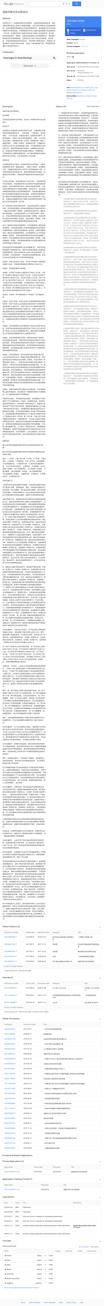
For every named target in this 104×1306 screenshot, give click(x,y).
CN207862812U (9, 1113)
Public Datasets (49, 1302)
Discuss (70, 98)
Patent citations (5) (77, 87)
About (23, 1302)
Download (85, 1247)
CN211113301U (9, 1108)
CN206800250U (10, 951)
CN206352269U (9, 1049)
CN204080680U (10, 937)
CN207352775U (9, 1143)
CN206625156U (10, 944)
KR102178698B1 (10, 1002)
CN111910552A (10, 995)
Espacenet (81, 96)
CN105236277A (9, 1039)
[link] (8, 1256)
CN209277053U (9, 1088)
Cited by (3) (89, 87)
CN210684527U (10, 961)
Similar (72, 33)
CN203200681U (9, 1044)
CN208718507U (9, 1148)
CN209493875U (9, 1059)
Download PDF (75, 30)
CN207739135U (9, 1123)
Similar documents (79, 90)
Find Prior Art (91, 30)
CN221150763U (9, 1074)
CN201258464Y (9, 1034)
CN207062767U (10, 956)
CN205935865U (9, 1103)
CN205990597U (9, 1029)
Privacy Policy (71, 1302)
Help (81, 1302)
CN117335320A (9, 1083)
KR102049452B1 (10, 988)
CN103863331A (9, 1064)
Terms (61, 1302)
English (82, 39)
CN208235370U (9, 1133)
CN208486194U (9, 1138)
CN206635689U (9, 1128)
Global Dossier (91, 96)
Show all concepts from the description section (21, 1288)
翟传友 (76, 43)
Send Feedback (34, 1302)
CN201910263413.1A (11, 1172)
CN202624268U (9, 1118)
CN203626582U (9, 1069)
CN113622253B (9, 1093)
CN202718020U (9, 1079)
